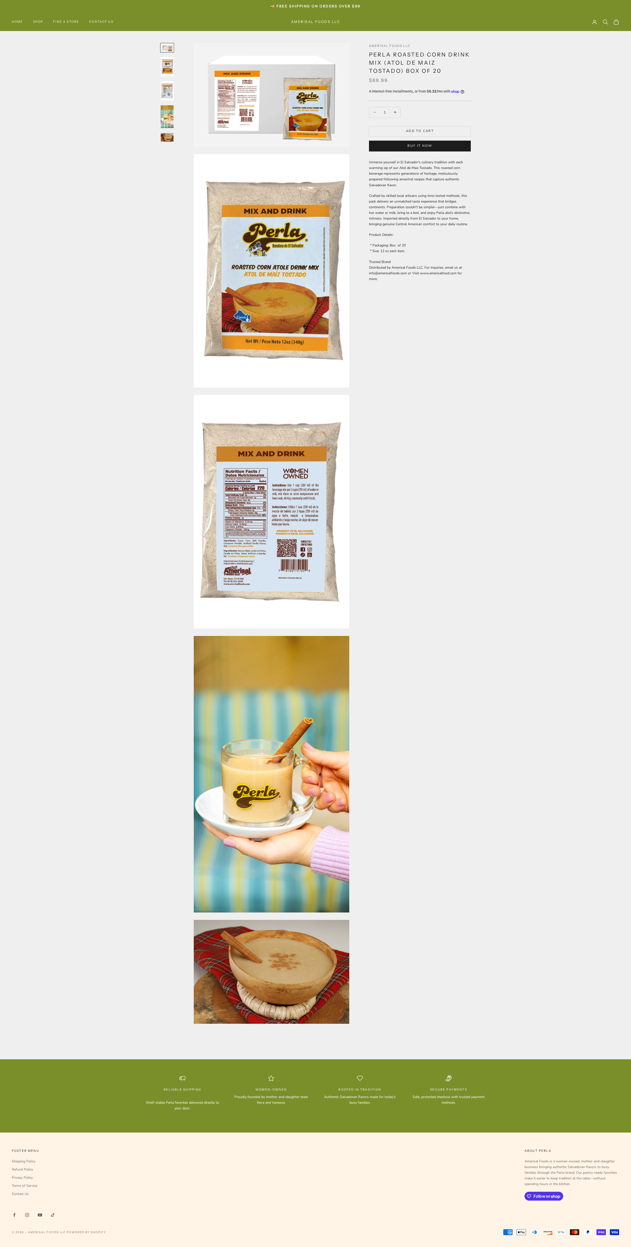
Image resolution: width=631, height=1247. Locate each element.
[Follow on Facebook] (14, 1214)
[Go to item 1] (167, 47)
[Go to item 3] (167, 91)
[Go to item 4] (167, 117)
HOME (17, 21)
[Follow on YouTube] (39, 1214)
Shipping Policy (23, 1161)
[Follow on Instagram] (27, 1214)
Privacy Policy (22, 1177)
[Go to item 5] (167, 137)
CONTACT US (101, 21)
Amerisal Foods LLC (389, 46)
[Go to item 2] (167, 66)
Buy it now (419, 146)
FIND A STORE (66, 21)
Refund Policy (22, 1169)
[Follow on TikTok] (52, 1214)
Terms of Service (24, 1185)
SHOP (38, 21)
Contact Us (20, 1193)
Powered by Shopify (86, 1232)
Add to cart (420, 131)
